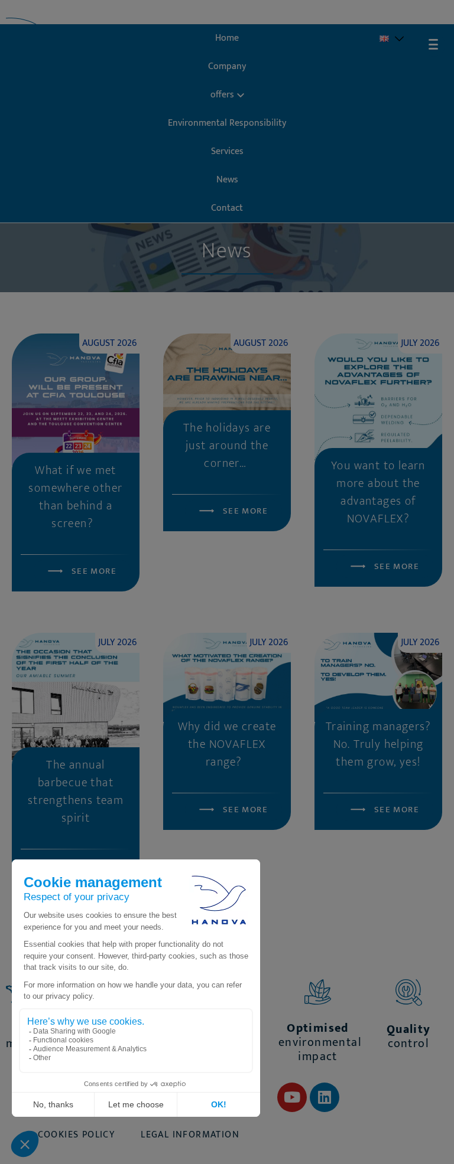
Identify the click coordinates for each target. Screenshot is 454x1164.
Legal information (190, 1135)
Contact (227, 208)
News (227, 180)
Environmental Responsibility (227, 123)
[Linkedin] (324, 1097)
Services (227, 151)
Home (227, 38)
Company (227, 66)
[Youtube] (292, 1097)
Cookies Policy (76, 1135)
